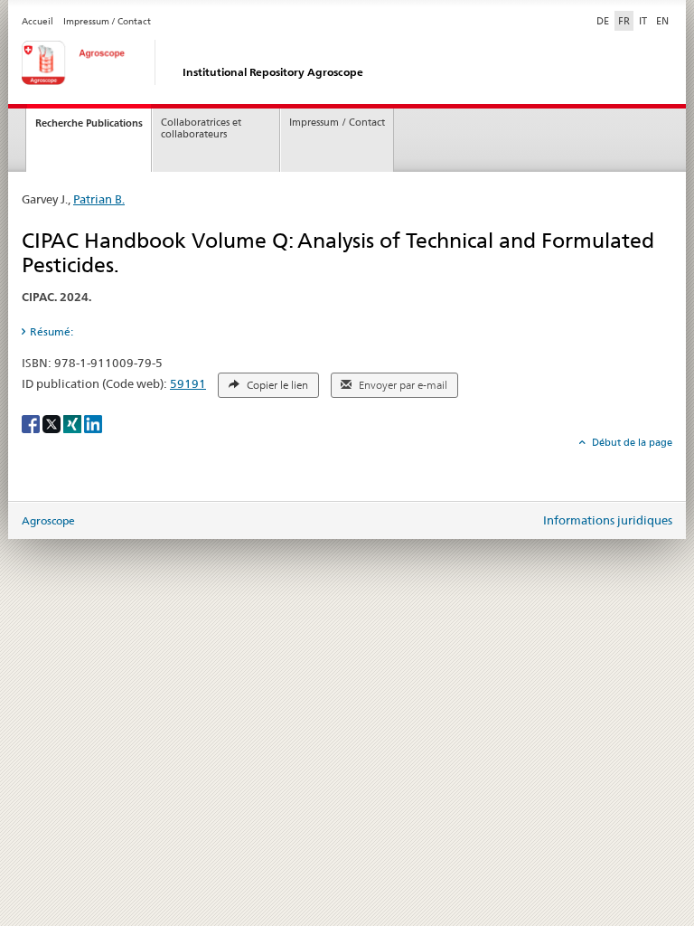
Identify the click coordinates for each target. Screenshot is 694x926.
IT (643, 20)
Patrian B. (99, 199)
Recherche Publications (89, 123)
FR (624, 20)
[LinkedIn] (93, 423)
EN (662, 20)
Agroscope (48, 520)
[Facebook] (32, 423)
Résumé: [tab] (51, 331)
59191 (188, 383)
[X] (52, 423)
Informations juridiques (607, 520)
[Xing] (73, 423)
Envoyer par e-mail (401, 385)
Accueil (37, 21)
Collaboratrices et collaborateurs (201, 128)
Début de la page (630, 442)
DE (604, 20)
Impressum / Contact (107, 21)
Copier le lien (276, 385)
